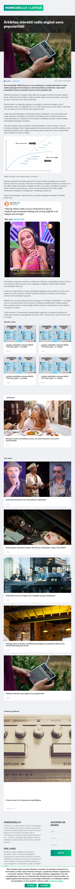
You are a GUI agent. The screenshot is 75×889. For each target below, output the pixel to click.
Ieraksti (8, 600)
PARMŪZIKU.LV (16, 7)
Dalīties (8, 81)
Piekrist (30, 885)
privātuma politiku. (56, 881)
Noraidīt (44, 885)
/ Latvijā (34, 7)
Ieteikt (17, 81)
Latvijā (8, 351)
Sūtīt (61, 853)
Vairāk (6, 866)
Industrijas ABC (10, 808)
